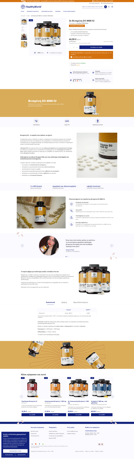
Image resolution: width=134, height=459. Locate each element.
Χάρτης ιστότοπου (79, 451)
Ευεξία (22, 11)
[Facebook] (102, 444)
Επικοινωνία (34, 433)
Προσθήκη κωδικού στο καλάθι (103, 1)
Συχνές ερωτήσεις (95, 3)
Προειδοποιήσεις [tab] (80, 302)
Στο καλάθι (32, 414)
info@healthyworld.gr (108, 3)
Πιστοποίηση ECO (35, 436)
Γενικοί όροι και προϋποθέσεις (56, 436)
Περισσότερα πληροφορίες (10, 446)
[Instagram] (99, 444)
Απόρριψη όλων (9, 454)
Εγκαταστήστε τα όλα (15, 451)
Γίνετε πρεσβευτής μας (72, 431)
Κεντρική (23, 15)
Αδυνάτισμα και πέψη (47, 11)
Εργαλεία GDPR (52, 438)
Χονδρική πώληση (71, 433)
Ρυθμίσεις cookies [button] (99, 451)
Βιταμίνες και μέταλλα (33, 11)
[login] (109, 7)
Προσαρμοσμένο (22, 454)
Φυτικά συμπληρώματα (69, 11)
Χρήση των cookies (89, 451)
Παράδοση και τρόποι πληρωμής (56, 433)
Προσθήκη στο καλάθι (96, 47)
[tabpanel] (67, 320)
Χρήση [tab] (64, 302)
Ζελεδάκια (57, 11)
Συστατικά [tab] (50, 302)
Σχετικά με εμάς (34, 431)
